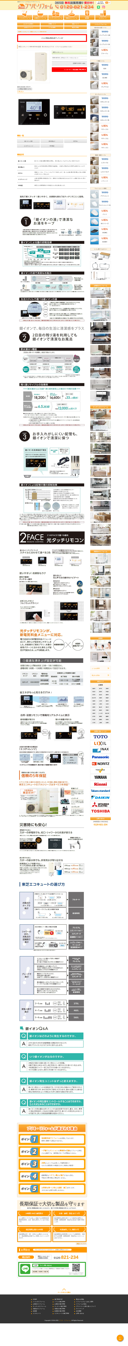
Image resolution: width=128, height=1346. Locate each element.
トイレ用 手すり (100, 279)
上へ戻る (120, 1338)
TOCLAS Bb (100, 499)
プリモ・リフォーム (65, 1320)
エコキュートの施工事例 (62, 1313)
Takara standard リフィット (100, 545)
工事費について (52, 24)
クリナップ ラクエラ (100, 510)
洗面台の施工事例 (60, 1308)
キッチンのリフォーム (55, 18)
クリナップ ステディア (100, 522)
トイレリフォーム (101, 24)
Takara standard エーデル (101, 533)
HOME (35, 1299)
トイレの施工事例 (60, 1301)
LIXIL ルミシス (100, 609)
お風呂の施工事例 (60, 1304)
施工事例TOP (59, 1299)
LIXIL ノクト (100, 453)
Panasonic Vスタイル (100, 476)
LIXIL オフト (100, 586)
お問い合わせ (80, 1313)
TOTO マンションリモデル (101, 366)
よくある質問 (52, 27)
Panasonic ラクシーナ (100, 487)
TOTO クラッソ (100, 430)
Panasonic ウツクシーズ (100, 632)
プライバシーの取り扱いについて (86, 1306)
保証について (75, 24)
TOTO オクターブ (100, 574)
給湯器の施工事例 (60, 1311)
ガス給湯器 (100, 661)
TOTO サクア (101, 563)
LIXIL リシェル (100, 464)
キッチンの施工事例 (60, 1306)
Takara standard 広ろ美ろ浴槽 (100, 354)
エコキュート (103, 18)
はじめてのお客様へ (29, 24)
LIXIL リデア (100, 308)
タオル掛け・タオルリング (100, 269)
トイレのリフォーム (25, 18)
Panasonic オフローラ (100, 320)
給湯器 (87, 18)
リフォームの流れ (81, 1304)
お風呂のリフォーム (40, 18)
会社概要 (78, 1311)
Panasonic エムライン (100, 620)
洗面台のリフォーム (71, 18)
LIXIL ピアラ (100, 597)
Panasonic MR (100, 389)
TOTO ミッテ (101, 418)
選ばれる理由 (75, 27)
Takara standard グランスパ (100, 343)
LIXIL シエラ (100, 441)
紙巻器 (101, 259)
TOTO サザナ (101, 297)
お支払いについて (28, 27)
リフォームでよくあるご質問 (84, 1301)
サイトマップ (80, 1308)
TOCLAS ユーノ (100, 331)
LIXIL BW (100, 400)
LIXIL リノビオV (100, 377)
